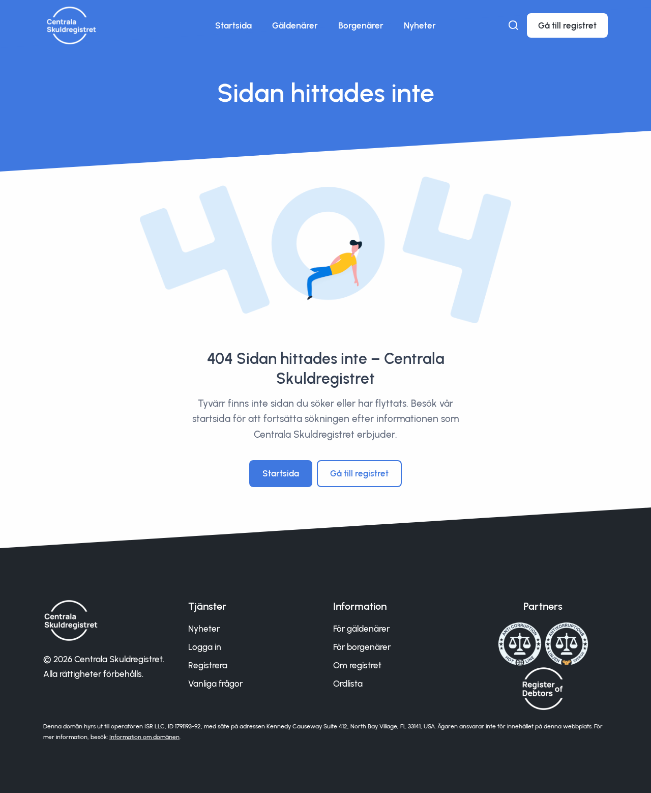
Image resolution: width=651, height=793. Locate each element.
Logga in (204, 647)
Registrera (207, 665)
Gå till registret (567, 25)
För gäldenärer (361, 629)
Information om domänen (144, 737)
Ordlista (348, 683)
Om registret (357, 665)
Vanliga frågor (215, 683)
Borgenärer (360, 25)
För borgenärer (362, 647)
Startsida (233, 25)
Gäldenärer (295, 25)
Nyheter (420, 25)
